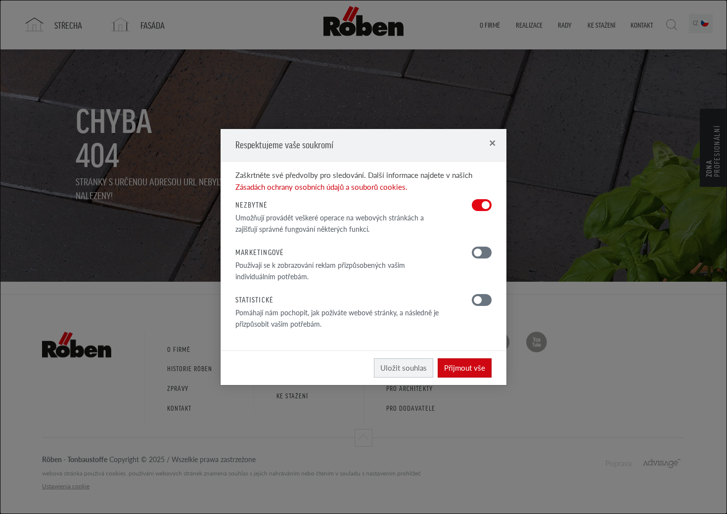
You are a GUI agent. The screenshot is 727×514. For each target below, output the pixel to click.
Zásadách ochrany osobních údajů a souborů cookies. (321, 186)
